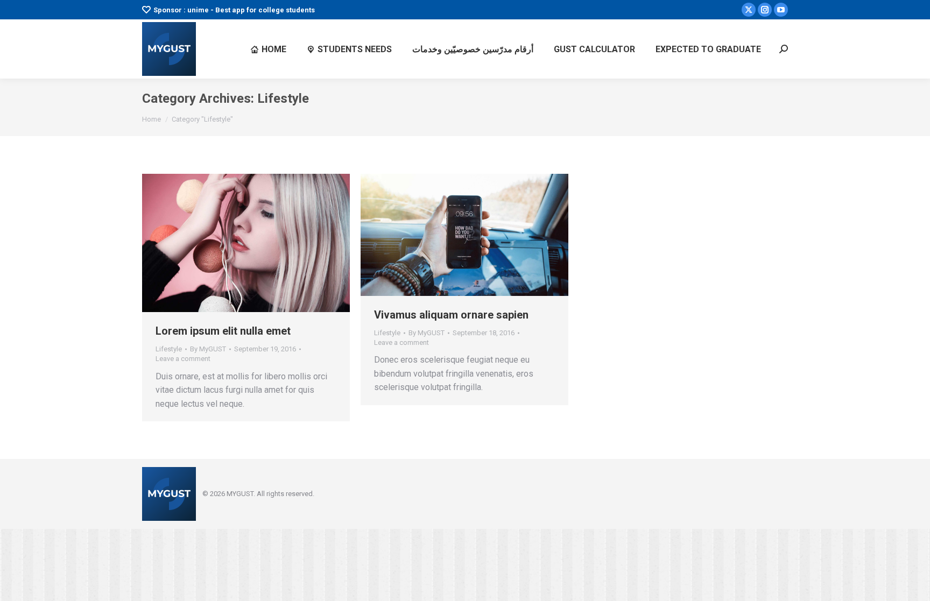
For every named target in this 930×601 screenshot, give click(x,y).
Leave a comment (183, 359)
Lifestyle (169, 349)
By (208, 349)
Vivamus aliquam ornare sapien (451, 314)
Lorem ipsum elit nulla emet (223, 330)
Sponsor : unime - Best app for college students (234, 10)
